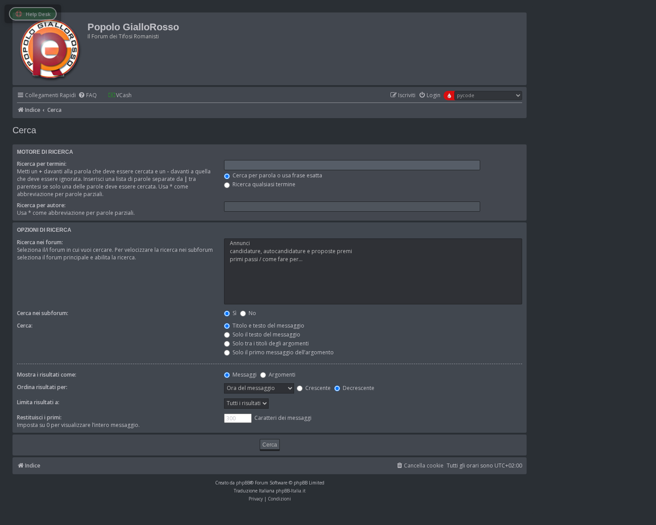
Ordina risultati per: (42, 387)
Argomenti (281, 374)
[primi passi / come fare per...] (373, 259)
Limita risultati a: (38, 402)
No (251, 313)
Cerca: (25, 325)
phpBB (243, 483)
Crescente (317, 388)
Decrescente (357, 388)
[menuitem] (87, 96)
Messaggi (244, 374)
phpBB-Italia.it (291, 491)
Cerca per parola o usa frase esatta (276, 175)
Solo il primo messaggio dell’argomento (282, 352)
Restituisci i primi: (39, 417)
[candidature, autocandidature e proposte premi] (373, 251)
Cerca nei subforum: (42, 313)
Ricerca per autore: (41, 205)
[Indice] (51, 49)
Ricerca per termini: (41, 164)
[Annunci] (373, 243)
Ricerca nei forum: (40, 242)
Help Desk (38, 14)
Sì (234, 313)
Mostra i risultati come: (46, 374)
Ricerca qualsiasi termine (263, 184)
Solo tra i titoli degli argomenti (270, 343)
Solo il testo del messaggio (265, 334)
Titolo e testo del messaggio (267, 325)
